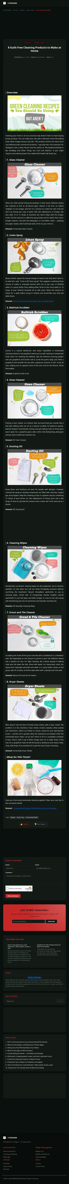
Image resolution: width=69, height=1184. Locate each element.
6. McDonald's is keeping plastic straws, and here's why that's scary (28, 1056)
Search (60, 1001)
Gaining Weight (41, 1157)
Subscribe (51, 921)
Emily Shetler (34, 977)
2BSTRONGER (7, 10)
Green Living (30, 10)
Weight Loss (40, 1151)
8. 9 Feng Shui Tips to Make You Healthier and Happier (24, 1062)
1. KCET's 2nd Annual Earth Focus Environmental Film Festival (26, 1042)
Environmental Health (32, 817)
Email (37, 865)
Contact (38, 1163)
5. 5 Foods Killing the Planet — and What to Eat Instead (24, 1053)
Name (8, 865)
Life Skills (6, 1163)
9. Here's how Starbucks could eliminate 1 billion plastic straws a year (29, 1065)
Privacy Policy (40, 1166)
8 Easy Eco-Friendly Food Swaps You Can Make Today (33, 301)
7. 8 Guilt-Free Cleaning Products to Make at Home (22, 1059)
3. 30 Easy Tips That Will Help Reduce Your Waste (22, 1048)
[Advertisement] (34, 25)
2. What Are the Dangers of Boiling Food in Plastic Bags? (24, 1045)
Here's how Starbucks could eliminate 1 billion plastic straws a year (19, 946)
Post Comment (13, 896)
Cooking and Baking (10, 1154)
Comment (9, 872)
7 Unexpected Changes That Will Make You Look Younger (35, 808)
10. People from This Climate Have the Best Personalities (24, 1068)
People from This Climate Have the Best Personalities (49, 946)
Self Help (6, 1169)
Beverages (6, 1157)
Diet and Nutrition (9, 1151)
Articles (15, 10)
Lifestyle (22, 10)
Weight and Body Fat (43, 1154)
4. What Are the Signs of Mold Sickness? (19, 1051)
